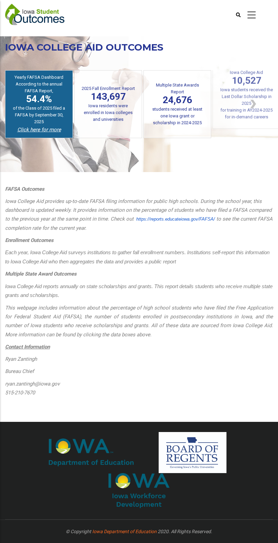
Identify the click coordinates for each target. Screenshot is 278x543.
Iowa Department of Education (124, 531)
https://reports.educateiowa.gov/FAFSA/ (175, 219)
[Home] (34, 13)
